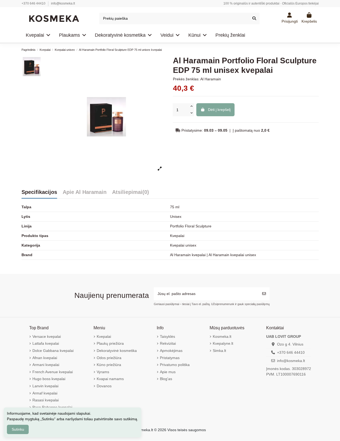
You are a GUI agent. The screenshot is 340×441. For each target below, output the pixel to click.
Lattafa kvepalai (45, 343)
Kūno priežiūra (109, 365)
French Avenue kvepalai (52, 372)
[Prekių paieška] (254, 18)
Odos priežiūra (109, 358)
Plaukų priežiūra (110, 343)
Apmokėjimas (171, 350)
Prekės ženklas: (186, 79)
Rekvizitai (168, 343)
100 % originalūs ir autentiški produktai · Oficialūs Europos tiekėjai (271, 3)
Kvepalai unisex (183, 245)
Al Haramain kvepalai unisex (232, 255)
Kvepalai (104, 336)
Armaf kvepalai (44, 393)
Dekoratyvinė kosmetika (117, 350)
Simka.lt (219, 350)
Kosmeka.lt (222, 336)
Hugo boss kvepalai (48, 379)
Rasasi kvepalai (45, 400)
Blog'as (166, 379)
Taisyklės (167, 336)
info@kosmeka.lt (63, 3)
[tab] (39, 194)
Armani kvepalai (45, 365)
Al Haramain (210, 79)
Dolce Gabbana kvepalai (53, 350)
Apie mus (168, 372)
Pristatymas (170, 358)
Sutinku (18, 429)
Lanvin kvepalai (45, 386)
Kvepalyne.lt (223, 343)
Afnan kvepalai (44, 358)
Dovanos (104, 386)
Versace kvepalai (46, 336)
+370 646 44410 (34, 3)
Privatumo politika (175, 365)
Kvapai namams (110, 379)
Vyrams (103, 372)
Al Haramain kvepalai (188, 255)
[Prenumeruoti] (264, 293)
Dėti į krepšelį (219, 109)
